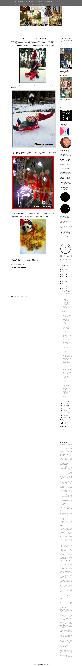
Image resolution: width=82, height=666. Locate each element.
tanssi (70, 623)
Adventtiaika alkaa (66, 397)
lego (71, 545)
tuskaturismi (69, 632)
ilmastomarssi (63, 496)
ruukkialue (69, 599)
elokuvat (70, 471)
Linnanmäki (63, 550)
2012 (63, 419)
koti (71, 534)
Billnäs (67, 460)
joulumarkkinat (68, 501)
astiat (70, 455)
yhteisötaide (69, 654)
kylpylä (70, 536)
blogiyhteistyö (64, 464)
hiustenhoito (69, 487)
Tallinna (62, 622)
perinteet (70, 586)
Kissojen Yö (63, 531)
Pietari (70, 587)
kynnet (61, 537)
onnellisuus (63, 581)
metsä (62, 564)
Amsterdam (69, 451)
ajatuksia (63, 450)
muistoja (62, 566)
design (70, 466)
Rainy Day (47, 664)
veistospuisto (63, 646)
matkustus (70, 561)
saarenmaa (62, 601)
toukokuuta (65, 410)
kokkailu (62, 532)
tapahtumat (64, 625)
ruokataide (70, 598)
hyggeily (70, 491)
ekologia (62, 471)
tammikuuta (65, 417)
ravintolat (69, 595)
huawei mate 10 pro (68, 490)
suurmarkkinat (63, 616)
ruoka (34, 260)
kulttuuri (67, 536)
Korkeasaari (62, 533)
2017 (63, 283)
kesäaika (66, 525)
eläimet (62, 472)
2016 (63, 285)
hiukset (62, 487)
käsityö (62, 539)
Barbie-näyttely (68, 459)
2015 (63, 286)
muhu (71, 565)
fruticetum (62, 474)
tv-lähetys (62, 634)
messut (70, 563)
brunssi (62, 466)
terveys (62, 628)
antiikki (62, 452)
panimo (70, 582)
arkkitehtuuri (64, 454)
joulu (19, 260)
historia (70, 486)
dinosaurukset (67, 469)
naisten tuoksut (68, 575)
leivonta (70, 547)
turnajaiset (62, 632)
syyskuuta (65, 403)
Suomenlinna (63, 615)
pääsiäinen (63, 594)
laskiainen (70, 544)
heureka (62, 486)
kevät (70, 525)
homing (62, 488)
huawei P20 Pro (64, 491)
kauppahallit (63, 518)
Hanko (70, 478)
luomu (61, 556)
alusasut (62, 451)
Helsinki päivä (63, 485)
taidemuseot (68, 618)
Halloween (62, 478)
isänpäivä (68, 496)
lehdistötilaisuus (64, 546)
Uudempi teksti (15, 294)
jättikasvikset (69, 510)
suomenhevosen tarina (66, 614)
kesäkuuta (65, 408)
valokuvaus (63, 641)
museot (62, 572)
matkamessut (63, 561)
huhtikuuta (65, 412)
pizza (65, 589)
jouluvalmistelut (64, 505)
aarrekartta (62, 445)
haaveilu (69, 476)
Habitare (62, 477)
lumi (71, 554)
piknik (61, 589)
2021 (63, 276)
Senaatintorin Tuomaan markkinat (65, 376)
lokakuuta (65, 401)
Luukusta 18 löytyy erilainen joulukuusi (66, 336)
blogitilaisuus (64, 463)
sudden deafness (64, 611)
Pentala (70, 585)
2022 (63, 274)
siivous (61, 606)
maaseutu (63, 558)
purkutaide (69, 591)
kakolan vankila (66, 513)
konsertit (70, 532)
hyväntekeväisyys (64, 494)
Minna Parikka (68, 564)
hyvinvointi (63, 492)
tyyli (66, 634)
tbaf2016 (62, 627)
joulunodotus (63, 503)
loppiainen (62, 553)
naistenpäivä (63, 576)
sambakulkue (69, 603)
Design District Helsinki (66, 467)
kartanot (69, 515)
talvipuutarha (63, 623)
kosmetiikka (63, 534)
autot (71, 458)
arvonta (62, 455)
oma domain (69, 580)
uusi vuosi (65, 640)
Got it (68, 2)
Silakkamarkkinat (68, 606)
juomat (65, 508)
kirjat (61, 529)
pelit (66, 585)
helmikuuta (65, 415)
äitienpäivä (62, 657)
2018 (63, 281)
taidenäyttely (63, 619)
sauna (66, 604)
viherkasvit (62, 647)
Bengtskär (62, 460)
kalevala (70, 514)
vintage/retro (63, 650)
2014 (63, 288)
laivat (70, 540)
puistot (62, 591)
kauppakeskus (63, 519)
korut (70, 533)
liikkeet (70, 549)
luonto (66, 556)
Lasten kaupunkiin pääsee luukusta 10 (66, 365)
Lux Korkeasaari (68, 557)
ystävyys (62, 656)
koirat (31, 260)
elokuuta (65, 405)
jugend (62, 507)
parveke (62, 584)
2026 (63, 267)
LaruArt (65, 544)
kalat (71, 513)
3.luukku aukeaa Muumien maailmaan (66, 392)
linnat (71, 550)
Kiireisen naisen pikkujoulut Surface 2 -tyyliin (67, 303)
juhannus (66, 507)
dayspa (66, 466)
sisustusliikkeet (64, 609)
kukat (62, 536)
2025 (63, 269)
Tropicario (70, 630)
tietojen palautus (63, 630)
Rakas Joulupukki (66, 367)
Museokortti (68, 571)
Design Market (63, 468)
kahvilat (70, 512)
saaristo (70, 601)
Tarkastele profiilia (64, 164)
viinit (71, 649)
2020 (63, 278)
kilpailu (66, 528)
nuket (71, 577)
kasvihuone (69, 517)
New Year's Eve (66, 293)
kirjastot (70, 528)
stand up (65, 610)
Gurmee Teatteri (63, 476)
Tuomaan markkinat (66, 631)
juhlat (70, 507)
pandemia (65, 582)
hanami (67, 478)
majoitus (62, 560)
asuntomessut (63, 458)
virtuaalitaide (69, 650)
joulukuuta (65, 291)
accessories (63, 447)
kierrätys (62, 527)
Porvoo (61, 590)
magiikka (70, 558)
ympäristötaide (63, 655)
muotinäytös (69, 568)
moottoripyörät (63, 565)
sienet (70, 604)
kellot (71, 521)
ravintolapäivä (63, 595)
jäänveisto (62, 512)
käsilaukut (69, 537)
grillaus (70, 474)
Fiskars (70, 473)
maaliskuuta (66, 413)
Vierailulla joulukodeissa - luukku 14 (66, 352)
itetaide (70, 497)
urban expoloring (66, 637)
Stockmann (69, 610)
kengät (62, 522)
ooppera (68, 581)
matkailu (69, 560)
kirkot (65, 529)
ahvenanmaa (69, 448)
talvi (38, 260)
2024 (63, 271)
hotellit (62, 490)
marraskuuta (66, 400)
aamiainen (69, 444)
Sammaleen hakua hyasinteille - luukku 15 (66, 346)
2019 (63, 279)
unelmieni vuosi (63, 635)
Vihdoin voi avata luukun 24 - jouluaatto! (66, 312)
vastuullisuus (64, 645)
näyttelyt (62, 580)
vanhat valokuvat (66, 642)
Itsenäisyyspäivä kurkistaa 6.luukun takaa (66, 382)
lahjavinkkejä (69, 539)
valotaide (70, 641)
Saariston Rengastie (66, 602)
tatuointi (70, 626)
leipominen (62, 547)
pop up (70, 589)
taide (62, 618)
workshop (62, 654)
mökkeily (62, 575)
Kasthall (62, 517)
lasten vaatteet (64, 545)
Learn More (62, 2)
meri (65, 563)
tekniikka (70, 627)
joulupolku (62, 504)
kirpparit (69, 529)
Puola (65, 591)
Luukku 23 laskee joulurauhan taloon (66, 316)
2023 (63, 272)
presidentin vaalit (68, 590)
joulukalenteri (25, 260)
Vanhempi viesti (51, 294)
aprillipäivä (69, 452)
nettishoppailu (63, 577)
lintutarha (70, 551)
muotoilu (62, 570)
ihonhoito (69, 495)
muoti (62, 568)
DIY (71, 469)
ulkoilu (70, 634)
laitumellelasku (63, 540)
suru (71, 615)
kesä (62, 525)
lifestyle (62, 549)
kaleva (61, 514)
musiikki (70, 572)
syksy (70, 616)
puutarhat (63, 593)
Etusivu (33, 294)
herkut (70, 485)
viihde (67, 647)
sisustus (63, 607)
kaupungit (63, 521)
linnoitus (62, 551)
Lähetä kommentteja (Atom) (20, 296)
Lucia (69, 554)
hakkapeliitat (69, 477)
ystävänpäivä (69, 656)
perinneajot (62, 586)
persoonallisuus (63, 587)
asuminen (63, 457)
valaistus (70, 640)
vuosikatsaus (63, 651)
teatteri (66, 627)
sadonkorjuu (63, 603)
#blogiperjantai (63, 444)
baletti (61, 459)
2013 (63, 290)
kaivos (61, 513)
